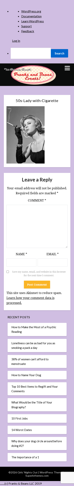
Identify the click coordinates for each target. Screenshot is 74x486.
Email (52, 254)
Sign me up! (37, 200)
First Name (23, 94)
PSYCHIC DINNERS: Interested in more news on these (37, 159)
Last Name (23, 107)
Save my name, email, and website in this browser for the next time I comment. (39, 273)
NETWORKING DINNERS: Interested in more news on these (37, 148)
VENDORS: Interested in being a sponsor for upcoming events (36, 169)
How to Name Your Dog (26, 375)
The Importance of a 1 (25, 457)
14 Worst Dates (21, 430)
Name (21, 254)
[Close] (56, 41)
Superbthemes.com (37, 475)
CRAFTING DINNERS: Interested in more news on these (37, 138)
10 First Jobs (19, 418)
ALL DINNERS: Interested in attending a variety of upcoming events (38, 127)
